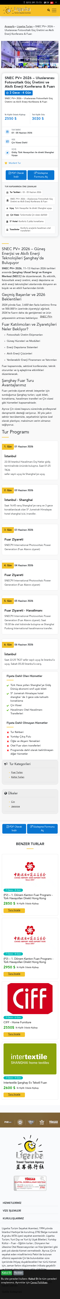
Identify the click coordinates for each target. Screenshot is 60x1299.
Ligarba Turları (25, 26)
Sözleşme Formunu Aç (41, 175)
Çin (13, 802)
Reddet (18, 1273)
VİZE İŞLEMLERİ (12, 1211)
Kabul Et (6, 1273)
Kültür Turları (17, 777)
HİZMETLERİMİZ (12, 1203)
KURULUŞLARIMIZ (13, 1218)
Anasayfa (9, 26)
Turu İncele (14, 910)
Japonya (15, 806)
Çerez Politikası (38, 1282)
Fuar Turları (17, 772)
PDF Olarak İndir (17, 175)
